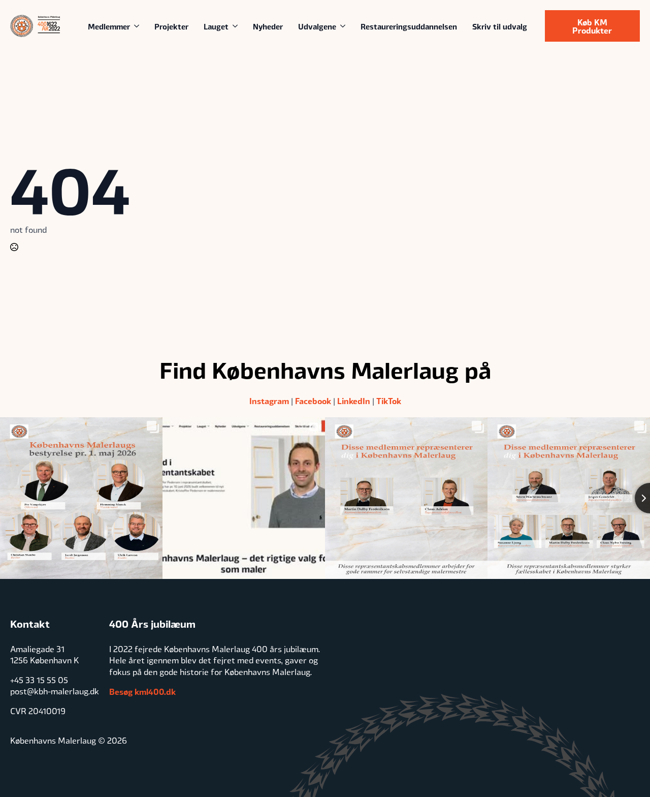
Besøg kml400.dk (142, 691)
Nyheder (268, 26)
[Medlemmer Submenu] (138, 26)
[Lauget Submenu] (237, 26)
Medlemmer (109, 26)
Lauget (216, 26)
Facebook (313, 400)
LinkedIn (353, 400)
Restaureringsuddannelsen (409, 26)
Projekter (171, 26)
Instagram (269, 400)
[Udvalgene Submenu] (344, 26)
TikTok (388, 400)
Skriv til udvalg (499, 26)
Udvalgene (317, 26)
